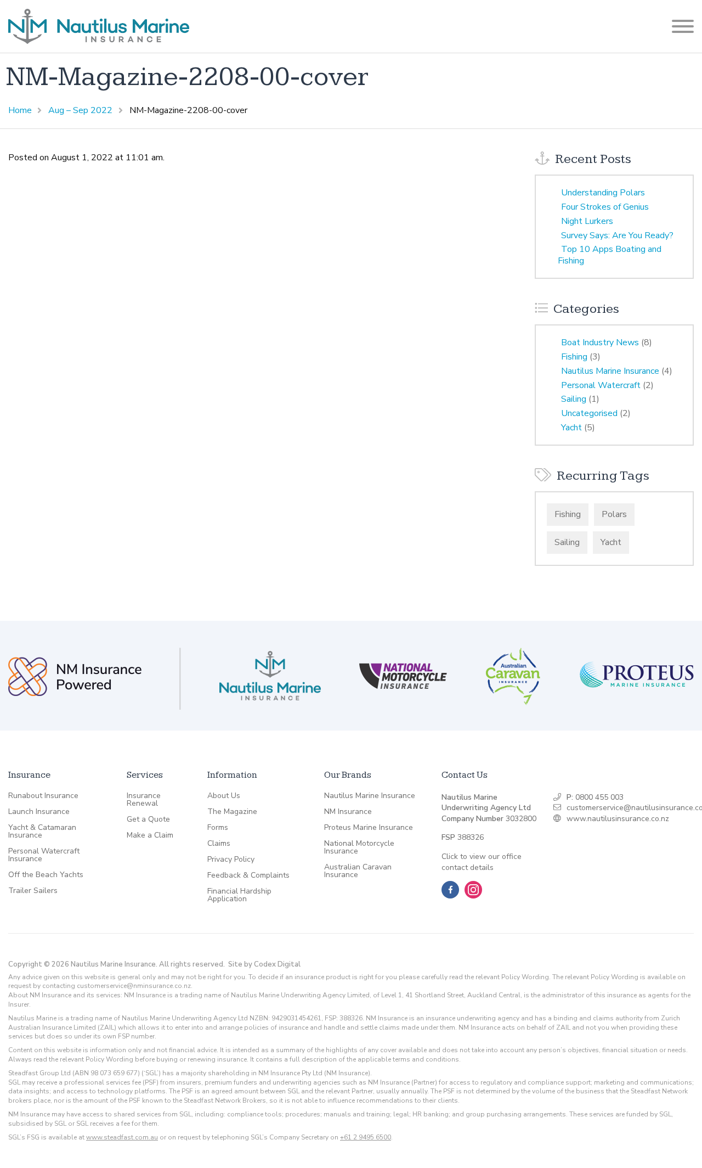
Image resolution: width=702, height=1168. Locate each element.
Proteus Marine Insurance (368, 828)
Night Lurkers (587, 221)
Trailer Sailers (33, 891)
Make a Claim (150, 835)
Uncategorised (589, 413)
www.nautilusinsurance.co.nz (618, 818)
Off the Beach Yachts (45, 875)
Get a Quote (148, 819)
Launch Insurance (39, 812)
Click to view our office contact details (481, 862)
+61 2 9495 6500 (365, 1137)
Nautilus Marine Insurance (610, 371)
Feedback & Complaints (248, 875)
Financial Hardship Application (239, 895)
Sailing (573, 399)
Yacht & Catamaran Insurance (42, 831)
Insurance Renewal (144, 799)
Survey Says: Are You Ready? (617, 235)
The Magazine (232, 812)
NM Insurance (348, 812)
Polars (614, 514)
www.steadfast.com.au (122, 1137)
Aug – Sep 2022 (80, 110)
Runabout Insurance (43, 796)
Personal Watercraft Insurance (44, 855)
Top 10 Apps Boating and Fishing (609, 255)
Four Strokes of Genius (605, 207)
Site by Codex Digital (264, 964)
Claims (218, 843)
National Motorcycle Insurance (359, 847)
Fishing (574, 357)
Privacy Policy (230, 859)
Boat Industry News (600, 342)
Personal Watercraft (601, 385)
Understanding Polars (603, 193)
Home (20, 110)
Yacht (571, 428)
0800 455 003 (599, 797)
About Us (223, 796)
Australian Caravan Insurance (358, 871)
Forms (217, 828)
